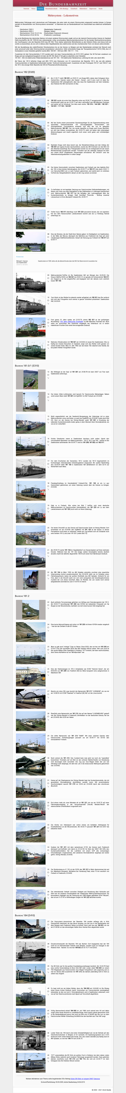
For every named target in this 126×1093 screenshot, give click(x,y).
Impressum (92, 8)
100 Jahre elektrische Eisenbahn (71, 322)
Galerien (40, 8)
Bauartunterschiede (51, 8)
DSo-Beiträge (64, 8)
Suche (100, 8)
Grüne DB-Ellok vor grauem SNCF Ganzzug (85, 1079)
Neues (33, 8)
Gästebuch (74, 8)
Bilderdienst (83, 8)
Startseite (26, 8)
